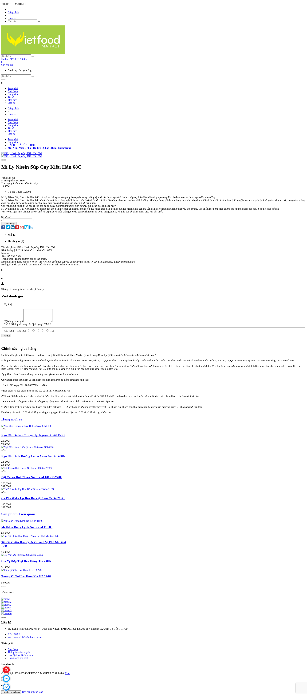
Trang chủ (13, 88)
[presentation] (2, 586)
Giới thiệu (13, 91)
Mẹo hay (12, 100)
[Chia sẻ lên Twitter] (8, 227)
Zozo (67, 673)
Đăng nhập (13, 12)
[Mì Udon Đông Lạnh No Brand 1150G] (22, 520)
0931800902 (14, 634)
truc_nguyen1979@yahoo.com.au (25, 637)
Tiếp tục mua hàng (11, 692)
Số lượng (6, 217)
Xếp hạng (9, 330)
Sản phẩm (13, 94)
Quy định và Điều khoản (20, 655)
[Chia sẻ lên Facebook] (3, 227)
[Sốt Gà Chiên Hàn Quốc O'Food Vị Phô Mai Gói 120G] (30, 536)
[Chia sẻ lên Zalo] (31, 227)
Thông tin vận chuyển (19, 652)
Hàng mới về (11, 419)
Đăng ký (12, 18)
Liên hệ (11, 102)
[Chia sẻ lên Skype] (26, 227)
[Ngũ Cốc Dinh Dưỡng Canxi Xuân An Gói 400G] (27, 447)
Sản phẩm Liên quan (18, 514)
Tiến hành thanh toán (32, 692)
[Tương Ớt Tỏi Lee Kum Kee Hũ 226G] (22, 570)
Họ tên (7, 304)
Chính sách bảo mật (18, 658)
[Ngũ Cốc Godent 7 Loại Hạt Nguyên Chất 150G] (27, 426)
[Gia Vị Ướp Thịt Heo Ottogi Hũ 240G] (22, 555)
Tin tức (11, 97)
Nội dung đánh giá (13, 321)
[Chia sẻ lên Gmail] (22, 227)
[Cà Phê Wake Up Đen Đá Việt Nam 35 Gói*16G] (27, 489)
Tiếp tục (6, 336)
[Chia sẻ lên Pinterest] (17, 227)
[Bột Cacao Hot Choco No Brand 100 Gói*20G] (26, 468)
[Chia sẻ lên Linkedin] (13, 227)
